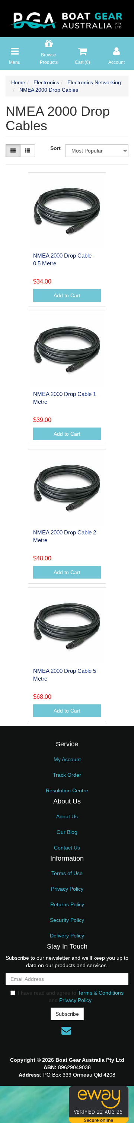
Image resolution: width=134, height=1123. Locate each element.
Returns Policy (67, 904)
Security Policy (67, 920)
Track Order (67, 775)
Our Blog (67, 832)
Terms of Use (67, 873)
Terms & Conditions (101, 993)
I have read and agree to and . (71, 996)
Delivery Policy (67, 936)
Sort (55, 148)
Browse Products (49, 58)
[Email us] (66, 1030)
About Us (67, 816)
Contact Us (67, 848)
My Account (67, 759)
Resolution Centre (67, 790)
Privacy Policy (67, 889)
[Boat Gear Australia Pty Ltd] (67, 18)
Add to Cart (67, 295)
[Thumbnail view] (13, 150)
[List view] (27, 150)
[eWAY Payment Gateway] (98, 1104)
